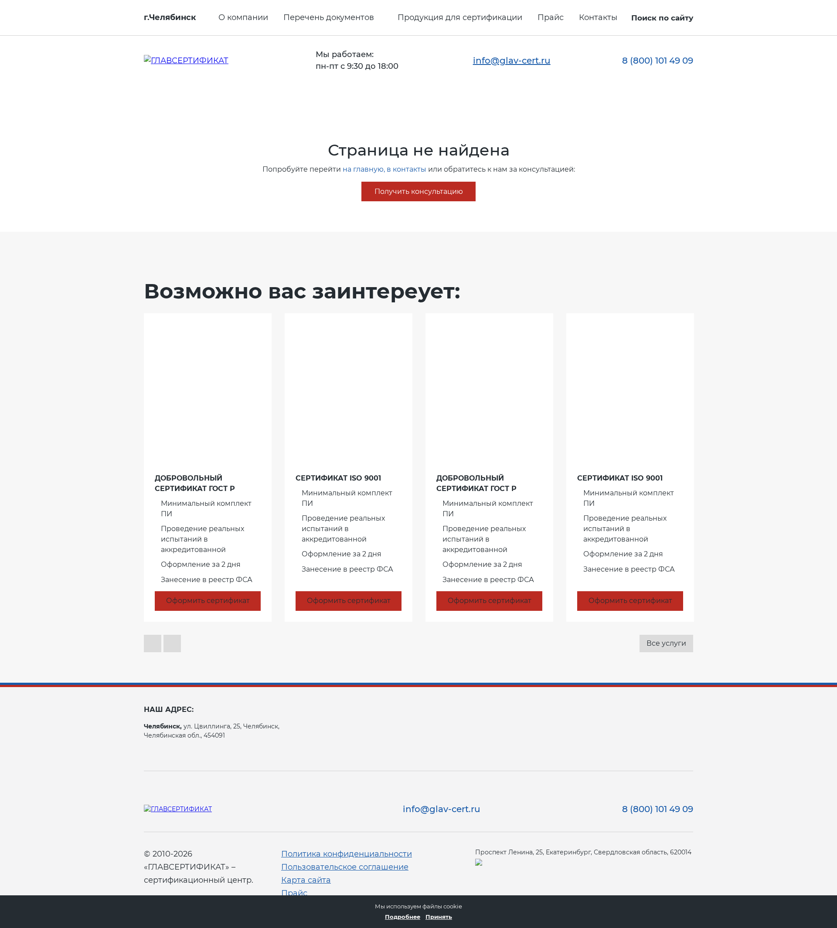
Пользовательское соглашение (344, 867)
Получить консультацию (418, 191)
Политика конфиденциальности (346, 854)
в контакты (406, 169)
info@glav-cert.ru (512, 60)
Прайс (551, 17)
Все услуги (666, 643)
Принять (438, 916)
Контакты (598, 17)
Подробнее (402, 916)
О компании (243, 17)
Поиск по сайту (662, 18)
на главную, (364, 169)
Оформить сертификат (208, 600)
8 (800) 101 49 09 (657, 60)
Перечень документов (328, 17)
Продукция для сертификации (460, 17)
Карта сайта (306, 880)
